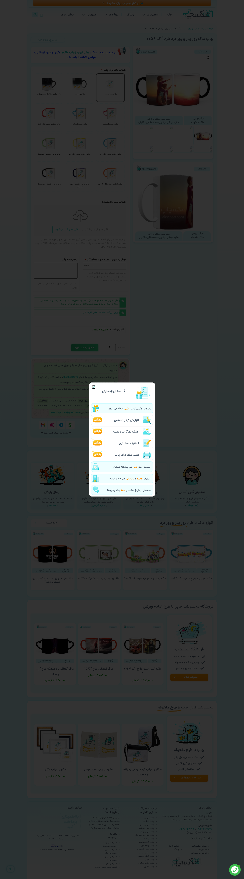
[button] (93, 387)
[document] (122, 439)
